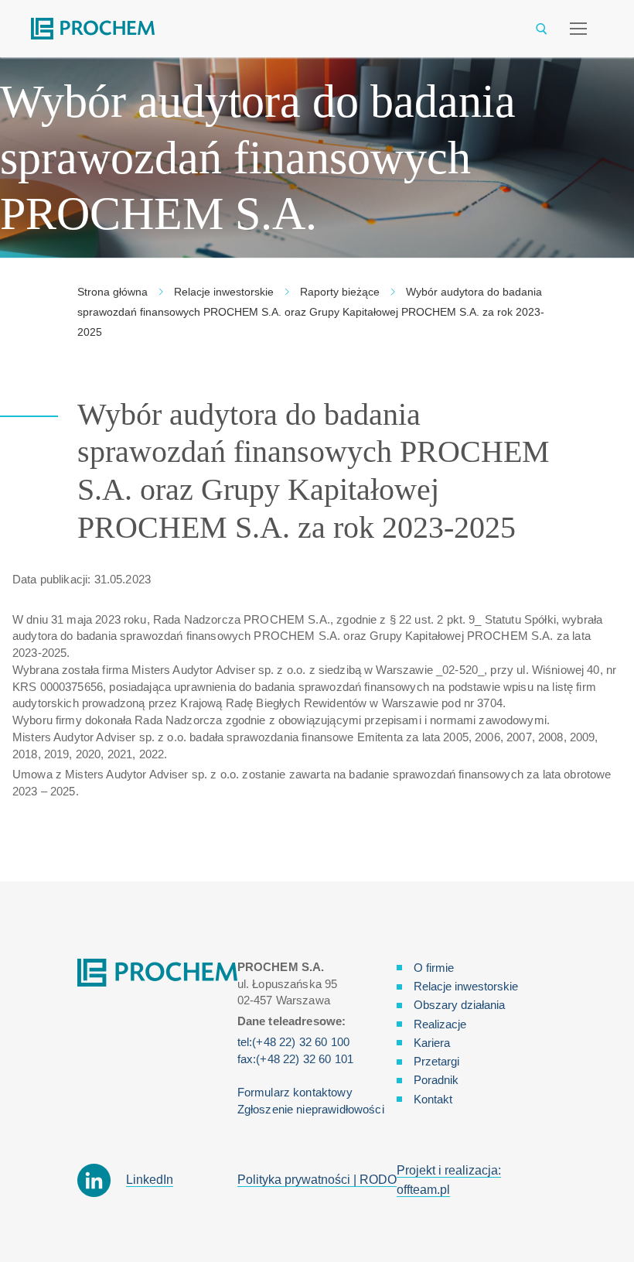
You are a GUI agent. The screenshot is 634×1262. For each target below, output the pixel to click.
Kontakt (433, 1099)
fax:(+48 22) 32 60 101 (295, 1058)
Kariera (432, 1042)
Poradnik (436, 1079)
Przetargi (436, 1061)
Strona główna (112, 292)
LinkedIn (149, 1179)
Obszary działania (459, 1004)
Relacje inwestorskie (224, 292)
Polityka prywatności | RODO (317, 1179)
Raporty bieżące (340, 292)
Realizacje (440, 1024)
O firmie (434, 967)
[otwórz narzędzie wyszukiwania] (541, 29)
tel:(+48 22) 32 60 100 (293, 1041)
